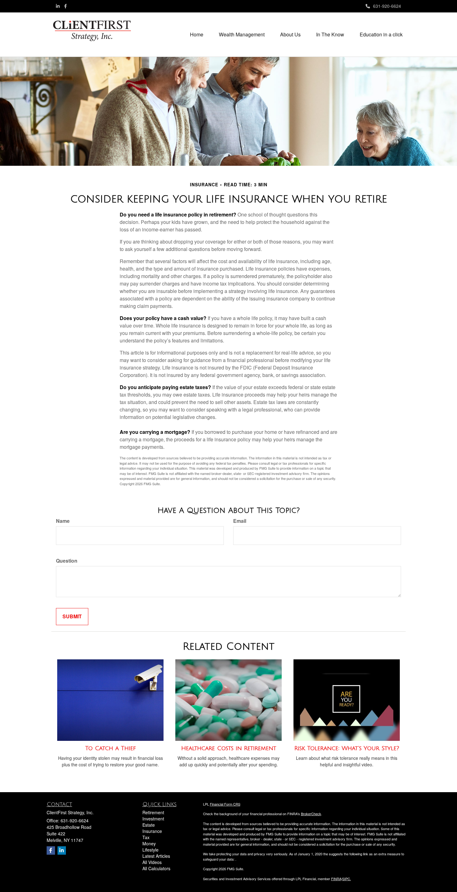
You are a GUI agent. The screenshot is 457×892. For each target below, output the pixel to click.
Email (239, 521)
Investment (153, 818)
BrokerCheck (311, 813)
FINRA (336, 878)
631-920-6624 (387, 6)
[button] (241, 34)
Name (63, 521)
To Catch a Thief (110, 748)
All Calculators (156, 868)
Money (149, 843)
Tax (146, 837)
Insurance (152, 831)
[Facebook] (65, 6)
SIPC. (346, 878)
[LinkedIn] (58, 6)
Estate (148, 825)
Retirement (153, 812)
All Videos (152, 862)
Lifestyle (150, 850)
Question (66, 560)
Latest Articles (156, 856)
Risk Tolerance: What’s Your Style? (346, 748)
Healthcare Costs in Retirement (228, 748)
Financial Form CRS (225, 803)
